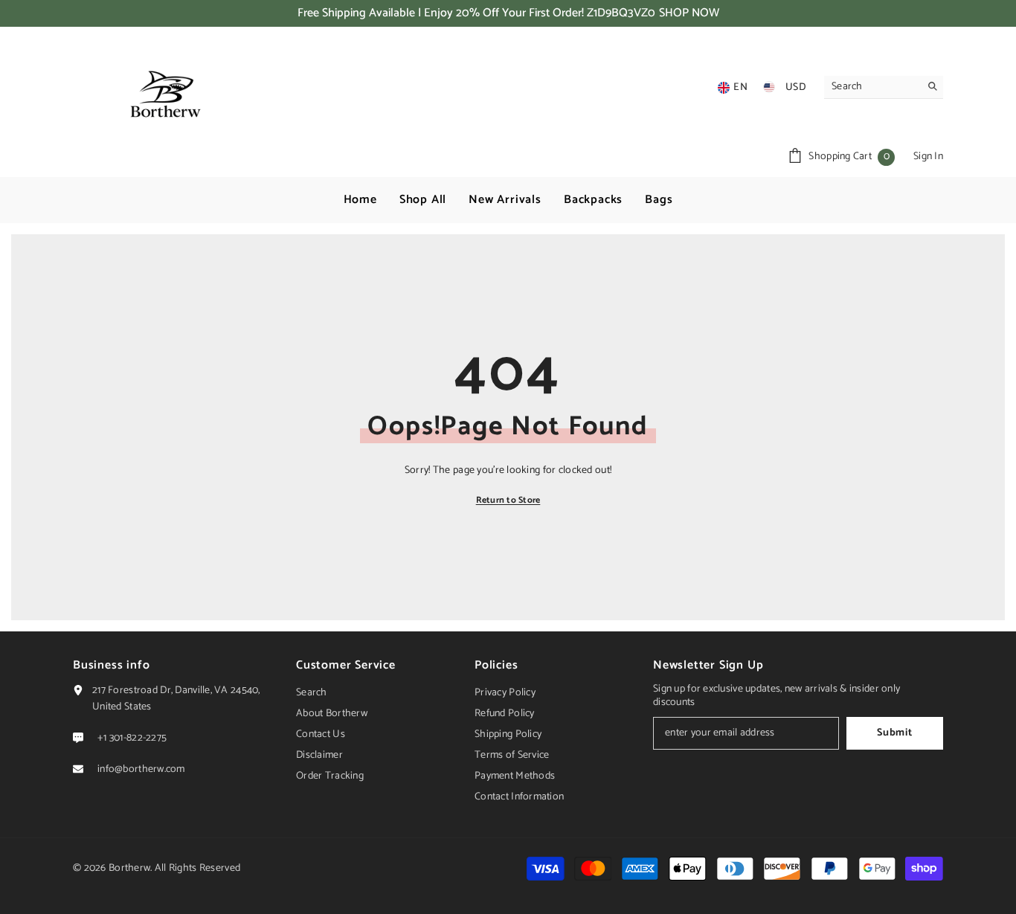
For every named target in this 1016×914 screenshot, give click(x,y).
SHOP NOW (689, 13)
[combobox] (872, 87)
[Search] (883, 87)
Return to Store (508, 500)
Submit (894, 732)
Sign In (928, 156)
